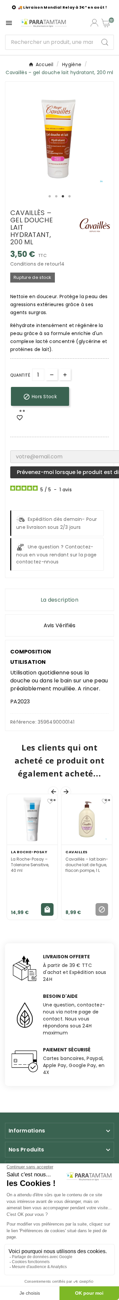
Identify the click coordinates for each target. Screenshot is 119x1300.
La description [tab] (59, 600)
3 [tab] (63, 196)
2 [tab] (56, 196)
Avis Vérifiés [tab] (60, 625)
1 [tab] (49, 196)
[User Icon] (94, 23)
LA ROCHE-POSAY (29, 852)
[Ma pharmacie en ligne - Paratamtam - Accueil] (43, 23)
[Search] (104, 42)
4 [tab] (69, 196)
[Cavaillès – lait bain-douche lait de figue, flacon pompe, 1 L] (87, 819)
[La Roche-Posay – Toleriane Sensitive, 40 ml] (32, 819)
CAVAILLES (76, 852)
